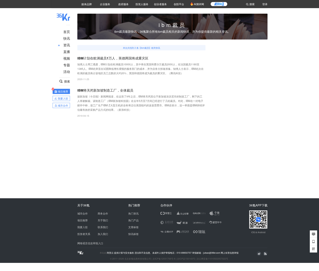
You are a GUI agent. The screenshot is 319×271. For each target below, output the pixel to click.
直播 (66, 51)
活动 (66, 71)
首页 (66, 31)
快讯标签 (133, 234)
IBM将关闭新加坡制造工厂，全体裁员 (105, 90)
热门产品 (133, 220)
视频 (66, 58)
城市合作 (82, 213)
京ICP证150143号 (186, 258)
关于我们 (103, 220)
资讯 (66, 44)
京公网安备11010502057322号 (212, 258)
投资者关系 (83, 234)
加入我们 (103, 234)
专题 (66, 64)
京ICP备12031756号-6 (164, 258)
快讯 (66, 38)
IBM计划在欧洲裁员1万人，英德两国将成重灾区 (112, 58)
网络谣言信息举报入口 (90, 243)
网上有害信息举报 (230, 252)
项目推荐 (82, 220)
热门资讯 (133, 213)
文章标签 (133, 227)
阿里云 (110, 252)
